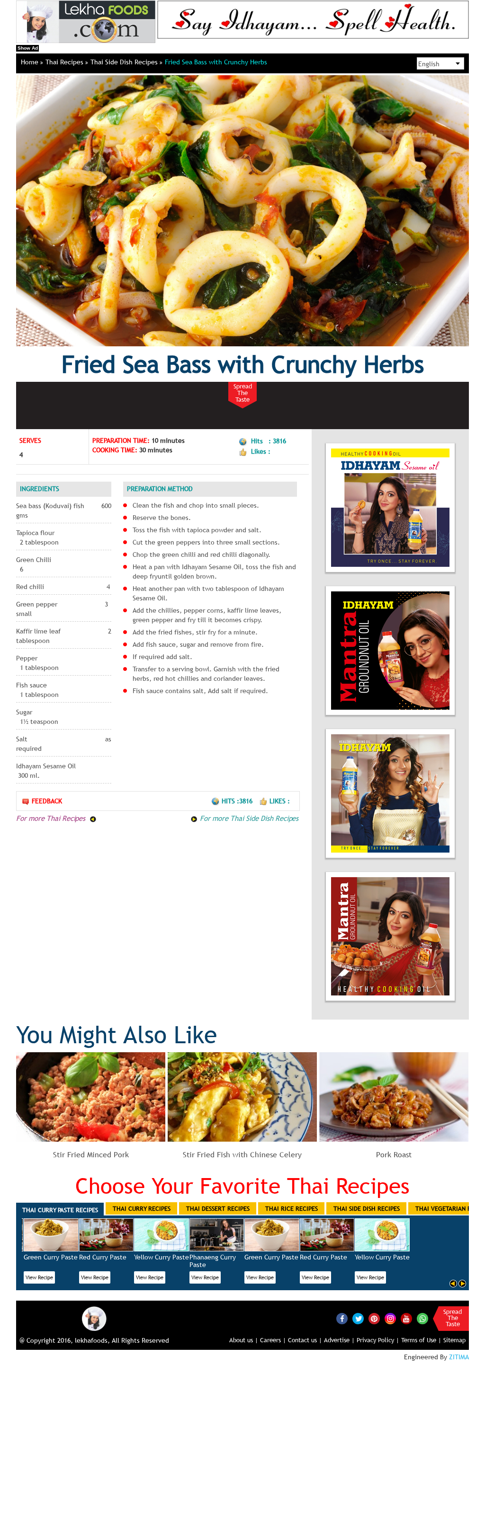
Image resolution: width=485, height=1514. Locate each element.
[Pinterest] (374, 1318)
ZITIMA (459, 1357)
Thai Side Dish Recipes (125, 62)
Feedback (47, 801)
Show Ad (28, 48)
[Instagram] (390, 1318)
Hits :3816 (238, 801)
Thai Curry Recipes (142, 1208)
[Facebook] (342, 1318)
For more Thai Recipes (52, 818)
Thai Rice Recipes (291, 1208)
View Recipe (39, 1277)
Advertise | (339, 1340)
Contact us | (305, 1340)
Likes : (279, 801)
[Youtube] (406, 1318)
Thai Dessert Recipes (218, 1208)
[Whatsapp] (422, 1318)
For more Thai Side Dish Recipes (248, 818)
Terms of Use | (421, 1340)
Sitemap (454, 1340)
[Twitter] (358, 1318)
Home (30, 62)
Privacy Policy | (378, 1340)
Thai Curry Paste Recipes (60, 1210)
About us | (243, 1340)
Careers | (273, 1340)
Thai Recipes (65, 62)
